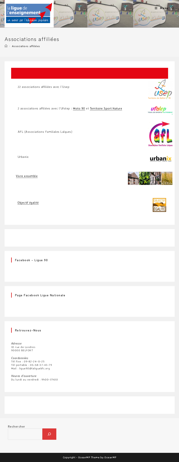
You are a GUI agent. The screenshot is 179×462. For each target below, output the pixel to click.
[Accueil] (6, 46)
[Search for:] (171, 8)
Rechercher (16, 426)
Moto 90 (79, 108)
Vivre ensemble (27, 176)
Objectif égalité (28, 202)
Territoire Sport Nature (106, 108)
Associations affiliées (26, 46)
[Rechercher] (49, 434)
